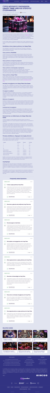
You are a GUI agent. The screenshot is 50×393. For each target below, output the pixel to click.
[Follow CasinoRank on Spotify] (44, 375)
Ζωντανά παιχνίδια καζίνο (25, 1)
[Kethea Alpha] (27, 383)
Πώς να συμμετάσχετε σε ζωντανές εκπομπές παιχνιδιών (11, 365)
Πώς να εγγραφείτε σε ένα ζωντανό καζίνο (11, 359)
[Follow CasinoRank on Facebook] (37, 375)
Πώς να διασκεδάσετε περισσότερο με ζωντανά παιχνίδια (12, 360)
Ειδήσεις (46, 1)
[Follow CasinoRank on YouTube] (43, 375)
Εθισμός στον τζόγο (29, 363)
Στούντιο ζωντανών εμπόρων (34, 1)
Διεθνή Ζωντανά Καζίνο (29, 365)
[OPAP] (15, 383)
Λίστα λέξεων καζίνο (29, 359)
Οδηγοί (42, 1)
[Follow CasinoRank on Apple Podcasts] (46, 375)
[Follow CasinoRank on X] (41, 375)
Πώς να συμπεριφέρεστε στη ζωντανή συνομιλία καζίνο (11, 363)
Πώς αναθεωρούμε (42, 360)
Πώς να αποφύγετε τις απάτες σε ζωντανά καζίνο (11, 362)
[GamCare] (33, 383)
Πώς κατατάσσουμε (43, 362)
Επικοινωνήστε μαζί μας (42, 363)
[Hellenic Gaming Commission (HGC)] (11, 383)
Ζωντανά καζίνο (16, 1)
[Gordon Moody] (21, 383)
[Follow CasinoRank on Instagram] (39, 375)
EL (3, 375)
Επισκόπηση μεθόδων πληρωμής (29, 362)
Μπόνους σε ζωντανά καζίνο (29, 360)
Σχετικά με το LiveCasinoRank (42, 359)
